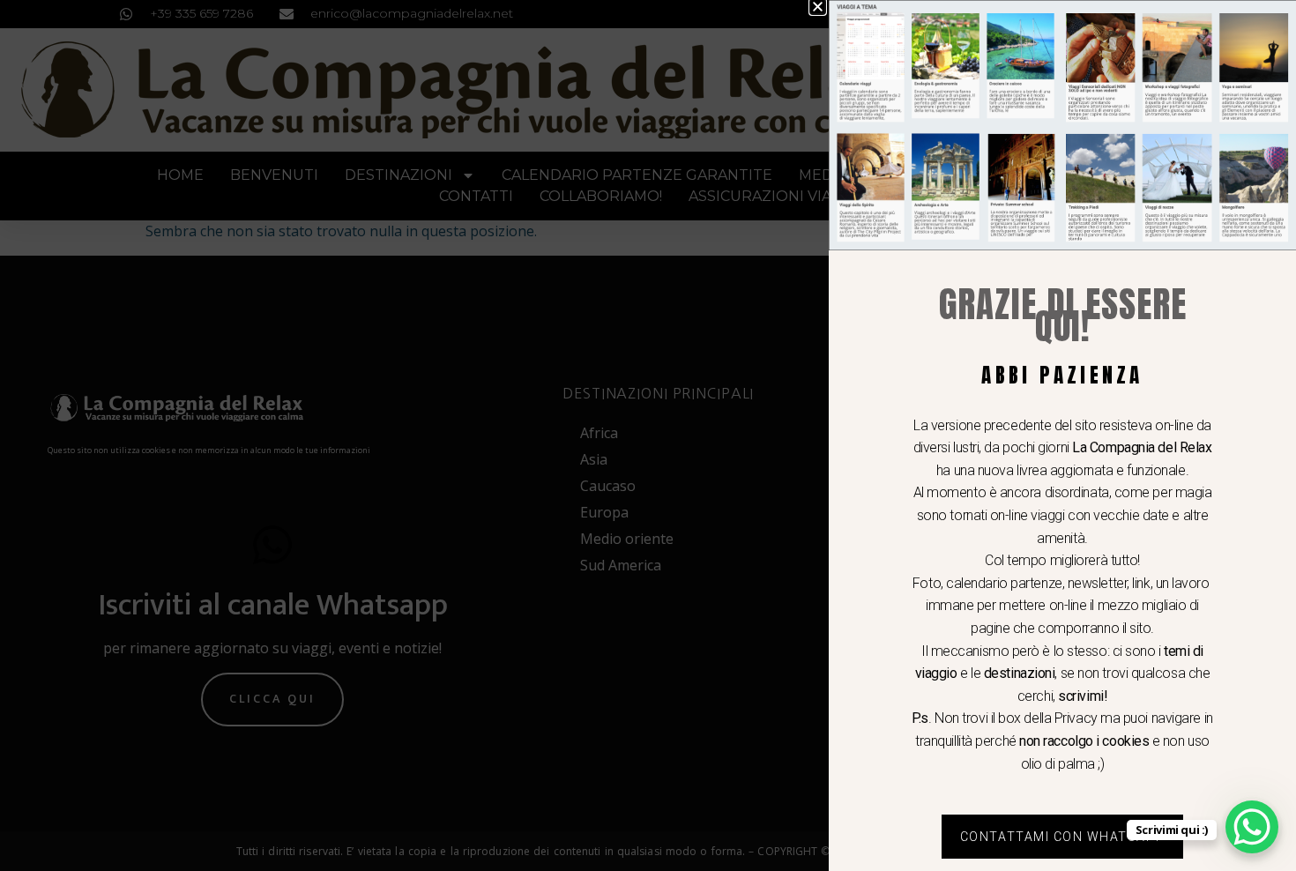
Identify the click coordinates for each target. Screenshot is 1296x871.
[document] (648, 435)
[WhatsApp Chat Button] (1251, 826)
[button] (817, 6)
